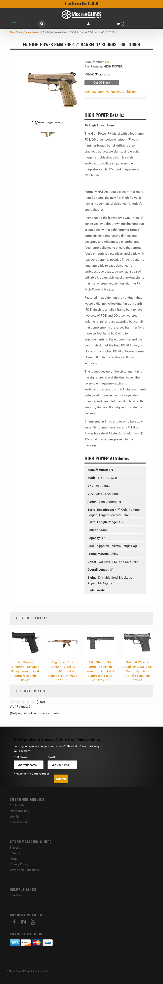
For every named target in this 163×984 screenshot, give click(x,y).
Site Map (15, 895)
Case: (91, 546)
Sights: (92, 577)
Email (52, 757)
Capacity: (94, 538)
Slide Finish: (96, 590)
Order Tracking (19, 811)
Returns (15, 853)
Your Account (19, 822)
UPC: (91, 494)
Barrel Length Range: (103, 522)
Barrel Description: (101, 510)
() (122, 24)
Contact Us (17, 805)
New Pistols (32, 32)
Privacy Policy (19, 864)
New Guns (16, 32)
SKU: (91, 486)
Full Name (21, 757)
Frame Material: (99, 554)
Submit (61, 779)
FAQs (13, 859)
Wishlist (15, 816)
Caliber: (93, 530)
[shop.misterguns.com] (81, 14)
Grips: (92, 562)
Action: (92, 502)
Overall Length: (98, 569)
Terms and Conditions (24, 870)
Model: (92, 478)
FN (107, 62)
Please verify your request (32, 773)
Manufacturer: (98, 470)
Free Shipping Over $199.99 (81, 4)
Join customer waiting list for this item (111, 91)
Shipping (15, 847)
